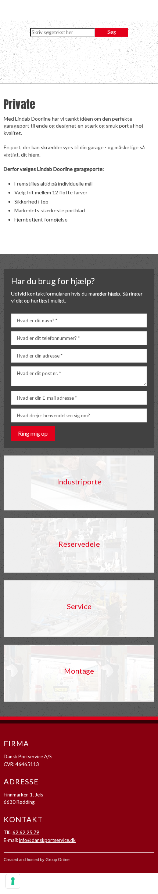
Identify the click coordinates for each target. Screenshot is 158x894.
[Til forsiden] (79, 62)
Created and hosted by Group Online (36, 859)
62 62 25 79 (25, 832)
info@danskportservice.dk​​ (47, 840)
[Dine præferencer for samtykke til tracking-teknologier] (13, 881)
